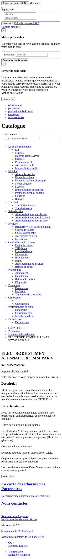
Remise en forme (24, 266)
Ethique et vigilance (19, 554)
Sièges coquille (23, 183)
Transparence (15, 551)
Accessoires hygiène (26, 235)
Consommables (23, 313)
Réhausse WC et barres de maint (32, 226)
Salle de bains (15, 211)
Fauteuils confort (24, 245)
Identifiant (9, 54)
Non (5, 476)
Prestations (14, 285)
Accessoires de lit (24, 165)
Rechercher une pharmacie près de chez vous (25, 489)
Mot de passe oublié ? (27, 23)
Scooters (19, 186)
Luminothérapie (23, 251)
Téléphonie (21, 248)
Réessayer (8, 99)
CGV (11, 542)
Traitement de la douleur (28, 294)
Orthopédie (14, 297)
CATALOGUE (16, 328)
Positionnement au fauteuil (29, 192)
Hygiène (13, 223)
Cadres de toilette (24, 229)
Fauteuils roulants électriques (30, 180)
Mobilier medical (24, 316)
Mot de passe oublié (12, 92)
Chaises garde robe (25, 232)
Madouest (34, 3)
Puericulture (14, 269)
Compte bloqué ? (10, 26)
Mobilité (12, 171)
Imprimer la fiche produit (14, 371)
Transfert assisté (23, 208)
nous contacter (16, 117)
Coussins (20, 195)
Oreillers (19, 158)
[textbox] (31, 19)
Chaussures (21, 254)
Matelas (19, 152)
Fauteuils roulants (24, 177)
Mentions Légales (18, 545)
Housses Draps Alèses (27, 155)
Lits (17, 149)
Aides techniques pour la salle (31, 220)
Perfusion (20, 291)
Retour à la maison (25, 279)
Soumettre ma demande (15, 60)
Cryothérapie (22, 303)
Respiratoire (21, 288)
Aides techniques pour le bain (31, 214)
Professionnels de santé (20, 306)
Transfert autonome (25, 205)
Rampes (19, 199)
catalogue (13, 114)
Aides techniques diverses (29, 263)
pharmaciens (15, 105)
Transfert (13, 202)
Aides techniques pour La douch (32, 217)
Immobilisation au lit (26, 168)
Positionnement (23, 162)
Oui (12, 476)
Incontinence (22, 239)
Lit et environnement (19, 146)
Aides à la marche (25, 174)
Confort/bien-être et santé (22, 242)
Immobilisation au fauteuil (29, 189)
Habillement (21, 257)
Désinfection (15, 319)
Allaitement (21, 272)
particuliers (14, 108)
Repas (18, 260)
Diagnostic (21, 282)
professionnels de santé (20, 111)
